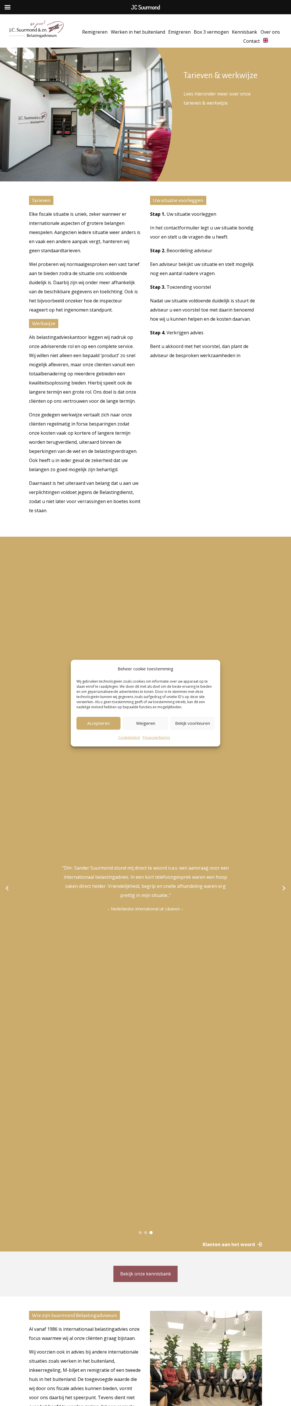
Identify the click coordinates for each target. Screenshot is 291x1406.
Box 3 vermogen (211, 32)
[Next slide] (284, 888)
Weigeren (145, 723)
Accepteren (98, 723)
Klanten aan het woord (229, 1244)
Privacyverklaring (156, 737)
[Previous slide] (7, 888)
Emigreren (179, 32)
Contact (251, 41)
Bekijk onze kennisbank (145, 1274)
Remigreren (94, 32)
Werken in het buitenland (138, 32)
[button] (140, 1232)
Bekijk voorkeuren (192, 723)
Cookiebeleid (129, 737)
